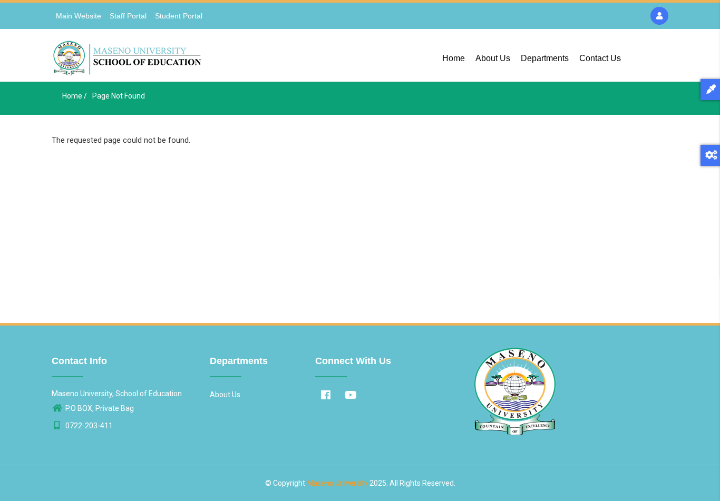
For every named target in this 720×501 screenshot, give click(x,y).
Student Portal (178, 16)
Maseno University (337, 483)
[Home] (128, 55)
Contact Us (600, 58)
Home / (74, 96)
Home (453, 58)
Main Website (78, 16)
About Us (492, 58)
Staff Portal (128, 16)
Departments (545, 58)
